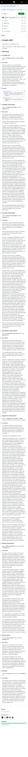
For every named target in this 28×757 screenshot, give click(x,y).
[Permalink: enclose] (1, 671)
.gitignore (6, 20)
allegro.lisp (6, 25)
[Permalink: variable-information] (1, 105)
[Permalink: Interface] (1, 51)
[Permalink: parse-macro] (1, 635)
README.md (6, 23)
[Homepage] (14, 2)
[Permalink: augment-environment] (1, 416)
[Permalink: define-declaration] (1, 543)
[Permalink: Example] (1, 88)
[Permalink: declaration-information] (1, 331)
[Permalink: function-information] (1, 213)
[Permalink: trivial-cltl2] (1, 40)
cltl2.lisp (5, 28)
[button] (24, 91)
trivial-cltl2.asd (7, 31)
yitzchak (6, 17)
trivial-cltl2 (12, 6)
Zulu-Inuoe (5, 6)
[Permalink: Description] (1, 62)
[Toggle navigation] (2, 2)
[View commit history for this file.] (25, 17)
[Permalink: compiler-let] (1, 55)
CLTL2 (7, 44)
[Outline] (26, 35)
